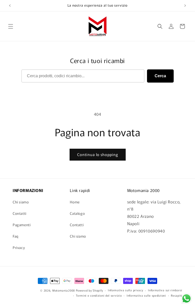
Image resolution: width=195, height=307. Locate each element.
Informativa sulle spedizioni (146, 295)
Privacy (19, 247)
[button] (10, 26)
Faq (16, 236)
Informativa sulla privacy (125, 290)
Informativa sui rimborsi (165, 290)
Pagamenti (21, 224)
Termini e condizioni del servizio (99, 295)
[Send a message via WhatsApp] (186, 298)
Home (74, 201)
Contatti (19, 213)
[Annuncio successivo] (185, 5)
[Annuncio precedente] (9, 5)
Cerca (160, 76)
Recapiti (176, 295)
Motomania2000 (63, 290)
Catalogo (77, 213)
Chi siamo (21, 201)
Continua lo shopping (97, 154)
